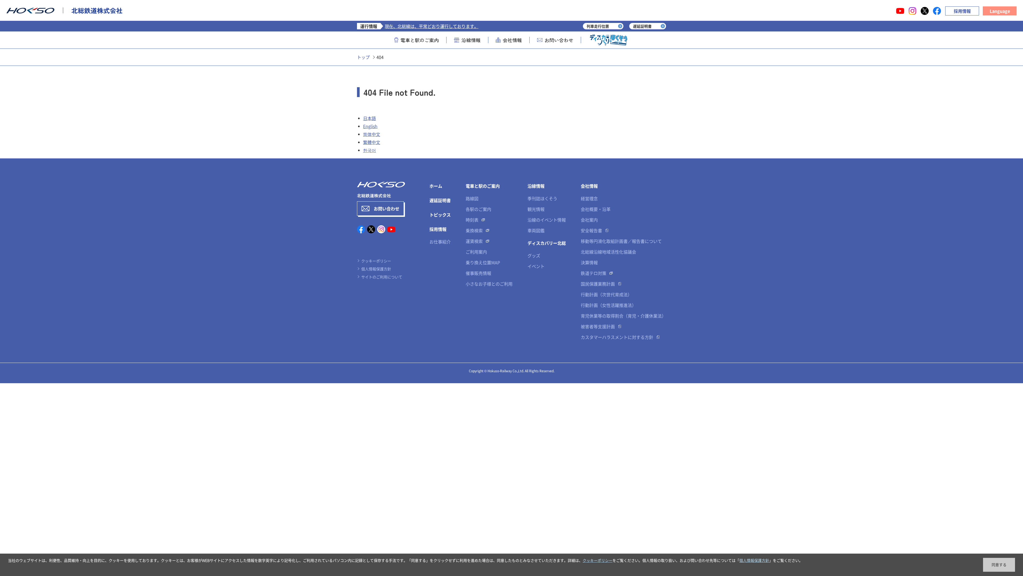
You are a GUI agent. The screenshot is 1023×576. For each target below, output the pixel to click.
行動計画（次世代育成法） (606, 294)
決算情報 (589, 262)
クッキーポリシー (376, 260)
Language (1000, 11)
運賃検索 (474, 241)
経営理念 (589, 198)
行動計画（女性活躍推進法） (608, 305)
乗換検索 (474, 230)
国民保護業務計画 (598, 284)
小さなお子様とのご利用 (489, 284)
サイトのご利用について (381, 276)
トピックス (440, 214)
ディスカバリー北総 (546, 243)
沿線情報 (471, 40)
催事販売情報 (478, 273)
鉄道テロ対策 (593, 273)
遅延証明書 (440, 200)
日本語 (369, 118)
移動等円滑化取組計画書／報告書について (621, 241)
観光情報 (536, 209)
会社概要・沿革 (596, 209)
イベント (536, 266)
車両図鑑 (536, 230)
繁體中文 (371, 142)
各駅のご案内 (478, 209)
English (370, 126)
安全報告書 (591, 230)
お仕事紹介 (440, 241)
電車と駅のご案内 (419, 40)
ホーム (435, 186)
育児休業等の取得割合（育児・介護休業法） (623, 316)
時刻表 (472, 220)
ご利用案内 (476, 252)
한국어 (369, 150)
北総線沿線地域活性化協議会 (608, 252)
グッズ (533, 255)
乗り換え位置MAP (483, 262)
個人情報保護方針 (376, 268)
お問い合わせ (559, 40)
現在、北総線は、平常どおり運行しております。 (431, 26)
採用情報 (962, 11)
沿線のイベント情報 (546, 220)
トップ (363, 57)
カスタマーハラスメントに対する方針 (617, 337)
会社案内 (589, 220)
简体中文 (371, 134)
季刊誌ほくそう (542, 198)
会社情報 (512, 40)
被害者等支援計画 (598, 326)
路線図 (472, 198)
